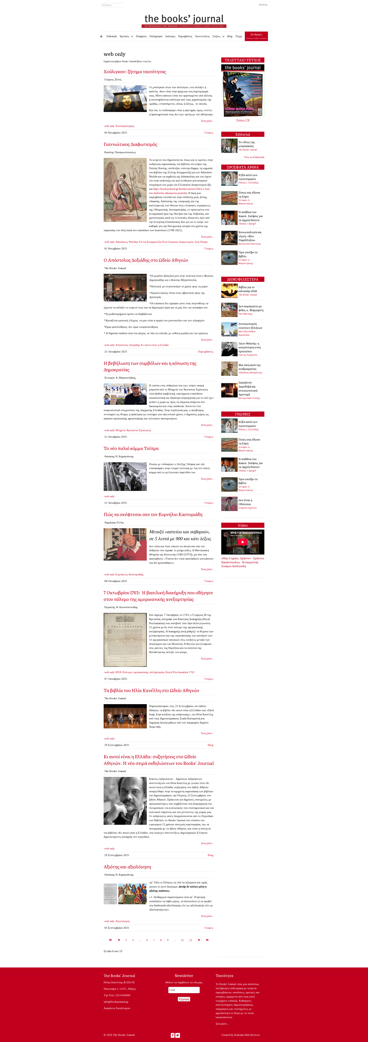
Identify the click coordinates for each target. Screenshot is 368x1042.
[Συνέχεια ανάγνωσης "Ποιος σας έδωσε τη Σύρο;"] (229, 197)
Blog (210, 745)
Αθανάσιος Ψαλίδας (126, 241)
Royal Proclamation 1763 (180, 672)
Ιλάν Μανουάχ (245, 314)
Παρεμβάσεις (205, 351)
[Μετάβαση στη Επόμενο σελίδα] (199, 940)
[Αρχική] (103, 36)
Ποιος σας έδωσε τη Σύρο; (249, 194)
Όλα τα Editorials (254, 157)
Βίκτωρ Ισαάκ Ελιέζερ (249, 398)
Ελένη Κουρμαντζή (150, 241)
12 (190, 940)
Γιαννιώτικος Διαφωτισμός (130, 144)
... (140, 940)
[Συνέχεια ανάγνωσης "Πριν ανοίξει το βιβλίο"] (229, 257)
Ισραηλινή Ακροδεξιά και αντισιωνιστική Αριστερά (247, 388)
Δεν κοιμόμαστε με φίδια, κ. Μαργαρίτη (250, 308)
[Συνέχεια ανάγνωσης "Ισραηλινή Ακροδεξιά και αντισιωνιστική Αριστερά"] (229, 389)
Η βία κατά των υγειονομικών (247, 177)
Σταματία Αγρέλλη (247, 508)
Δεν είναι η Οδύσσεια (245, 502)
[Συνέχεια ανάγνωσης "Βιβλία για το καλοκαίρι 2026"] (229, 290)
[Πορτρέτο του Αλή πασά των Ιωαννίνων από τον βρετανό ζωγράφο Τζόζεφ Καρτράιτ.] (125, 189)
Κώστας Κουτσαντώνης (249, 244)
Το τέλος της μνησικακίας (246, 144)
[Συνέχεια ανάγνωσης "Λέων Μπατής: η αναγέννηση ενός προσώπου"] (229, 348)
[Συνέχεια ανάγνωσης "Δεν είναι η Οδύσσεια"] (229, 503)
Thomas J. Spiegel (247, 223)
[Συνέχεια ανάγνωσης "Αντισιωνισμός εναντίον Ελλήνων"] (229, 328)
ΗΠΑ (118, 672)
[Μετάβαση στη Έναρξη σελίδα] (110, 940)
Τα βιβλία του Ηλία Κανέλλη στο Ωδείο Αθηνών (151, 690)
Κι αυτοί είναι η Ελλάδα (154, 344)
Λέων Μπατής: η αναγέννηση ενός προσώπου (249, 347)
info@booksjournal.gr (116, 1001)
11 (182, 940)
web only (109, 126)
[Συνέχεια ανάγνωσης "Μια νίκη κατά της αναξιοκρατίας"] (229, 368)
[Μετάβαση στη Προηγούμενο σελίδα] (118, 940)
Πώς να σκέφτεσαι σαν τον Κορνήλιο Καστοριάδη (153, 514)
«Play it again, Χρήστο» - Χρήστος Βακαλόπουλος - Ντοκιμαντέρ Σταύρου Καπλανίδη (242, 562)
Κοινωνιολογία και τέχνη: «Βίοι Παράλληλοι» (249, 236)
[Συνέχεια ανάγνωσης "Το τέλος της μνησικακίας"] (229, 145)
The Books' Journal (247, 149)
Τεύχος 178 (242, 120)
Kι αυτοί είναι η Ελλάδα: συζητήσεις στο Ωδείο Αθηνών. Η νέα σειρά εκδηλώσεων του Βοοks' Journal (159, 759)
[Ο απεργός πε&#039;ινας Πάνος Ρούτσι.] (125, 393)
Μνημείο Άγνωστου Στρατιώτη (133, 430)
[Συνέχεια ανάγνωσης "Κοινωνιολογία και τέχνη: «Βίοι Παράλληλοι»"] (229, 237)
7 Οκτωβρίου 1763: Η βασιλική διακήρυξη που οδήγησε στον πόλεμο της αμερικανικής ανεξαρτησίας (158, 595)
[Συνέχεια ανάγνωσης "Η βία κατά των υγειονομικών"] (229, 178)
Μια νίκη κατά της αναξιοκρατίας (249, 367)
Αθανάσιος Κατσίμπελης (250, 372)
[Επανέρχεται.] (125, 476)
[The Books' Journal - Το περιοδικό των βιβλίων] (184, 20)
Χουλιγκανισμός (124, 126)
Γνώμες (208, 132)
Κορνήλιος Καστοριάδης (129, 574)
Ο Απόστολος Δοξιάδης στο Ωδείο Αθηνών (147, 260)
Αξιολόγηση (122, 921)
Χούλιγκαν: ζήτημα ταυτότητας (135, 71)
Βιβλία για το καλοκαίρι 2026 (247, 289)
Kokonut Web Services (247, 1034)
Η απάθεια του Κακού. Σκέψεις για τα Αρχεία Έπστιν (250, 216)
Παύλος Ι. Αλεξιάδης (248, 182)
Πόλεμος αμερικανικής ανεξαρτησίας (143, 672)
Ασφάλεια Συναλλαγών (117, 1008)
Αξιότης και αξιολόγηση (127, 866)
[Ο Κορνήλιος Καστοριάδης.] (125, 544)
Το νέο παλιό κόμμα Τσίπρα (131, 448)
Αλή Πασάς (201, 241)
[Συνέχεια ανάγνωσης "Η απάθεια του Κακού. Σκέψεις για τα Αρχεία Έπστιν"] (229, 217)
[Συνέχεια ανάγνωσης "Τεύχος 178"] (242, 90)
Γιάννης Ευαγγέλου (247, 355)
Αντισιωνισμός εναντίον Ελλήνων (250, 326)
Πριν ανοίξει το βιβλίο (248, 254)
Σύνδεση (263, 4)
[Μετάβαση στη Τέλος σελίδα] (207, 940)
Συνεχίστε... (207, 120)
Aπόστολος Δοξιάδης (127, 344)
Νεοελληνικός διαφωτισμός (178, 241)
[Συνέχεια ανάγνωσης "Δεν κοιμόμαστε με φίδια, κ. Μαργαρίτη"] (229, 309)
